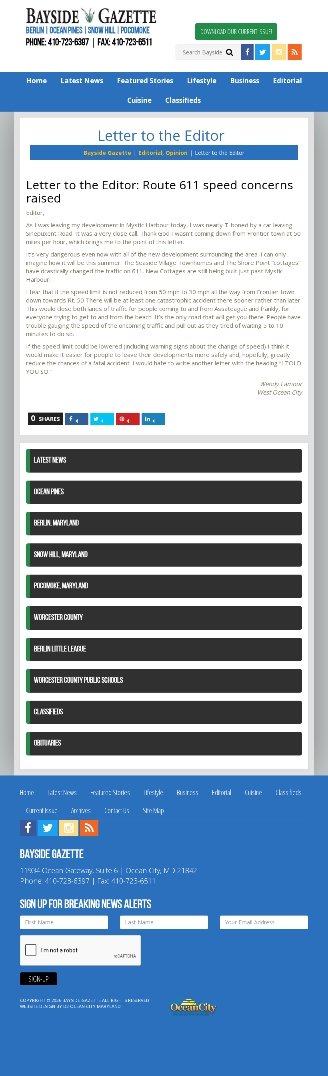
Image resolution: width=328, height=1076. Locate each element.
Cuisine (139, 100)
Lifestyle (201, 80)
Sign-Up (38, 979)
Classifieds (183, 100)
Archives (81, 810)
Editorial (287, 80)
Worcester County (58, 618)
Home (36, 80)
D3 (66, 1006)
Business (244, 80)
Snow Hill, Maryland (61, 555)
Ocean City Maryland (95, 1006)
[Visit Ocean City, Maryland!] (193, 1006)
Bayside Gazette (107, 152)
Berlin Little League (60, 649)
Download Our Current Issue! (236, 31)
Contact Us (116, 810)
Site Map (153, 810)
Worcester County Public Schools (78, 681)
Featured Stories (145, 80)
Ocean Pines (49, 492)
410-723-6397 (68, 43)
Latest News (81, 80)
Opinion (177, 152)
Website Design (37, 1006)
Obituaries (47, 743)
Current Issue (42, 810)
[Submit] (229, 52)
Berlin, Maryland (56, 523)
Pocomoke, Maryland (61, 586)
